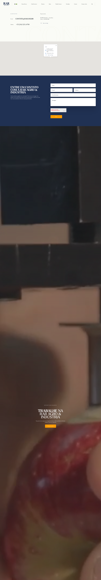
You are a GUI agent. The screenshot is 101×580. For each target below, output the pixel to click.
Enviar (56, 116)
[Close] (56, 45)
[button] (50, 58)
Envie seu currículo (50, 426)
